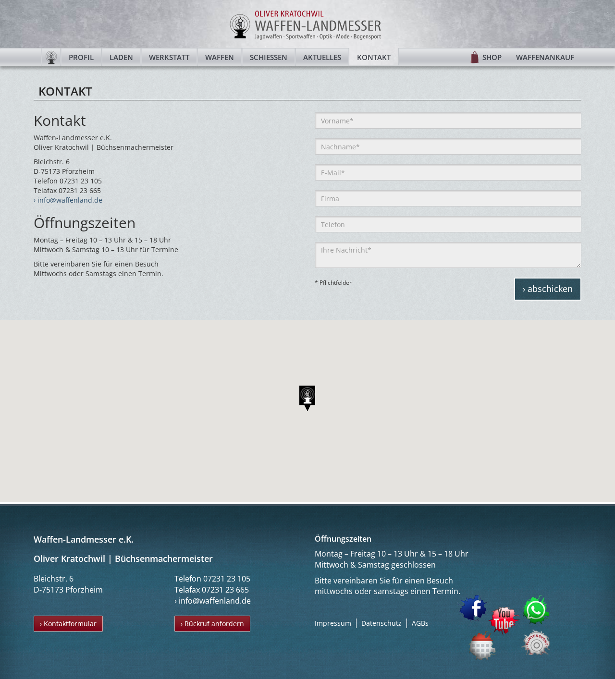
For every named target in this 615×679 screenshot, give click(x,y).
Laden (121, 57)
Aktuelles (322, 57)
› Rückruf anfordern (212, 623)
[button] (307, 398)
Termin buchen (483, 645)
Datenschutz (381, 623)
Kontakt (374, 57)
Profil (81, 57)
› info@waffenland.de (68, 200)
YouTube (504, 621)
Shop (492, 57)
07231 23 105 (226, 578)
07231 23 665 (225, 589)
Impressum (333, 623)
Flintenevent (533, 640)
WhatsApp (536, 609)
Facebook (472, 608)
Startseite (51, 57)
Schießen (268, 57)
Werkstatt (169, 57)
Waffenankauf (545, 57)
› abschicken (548, 288)
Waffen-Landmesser (307, 24)
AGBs (420, 623)
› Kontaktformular (68, 623)
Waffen (219, 57)
